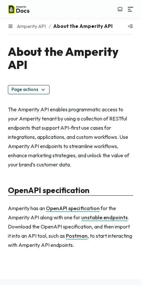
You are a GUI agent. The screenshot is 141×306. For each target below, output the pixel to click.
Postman (77, 235)
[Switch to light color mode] (120, 9)
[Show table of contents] (130, 26)
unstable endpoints (104, 217)
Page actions (24, 89)
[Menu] (130, 9)
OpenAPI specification (73, 208)
